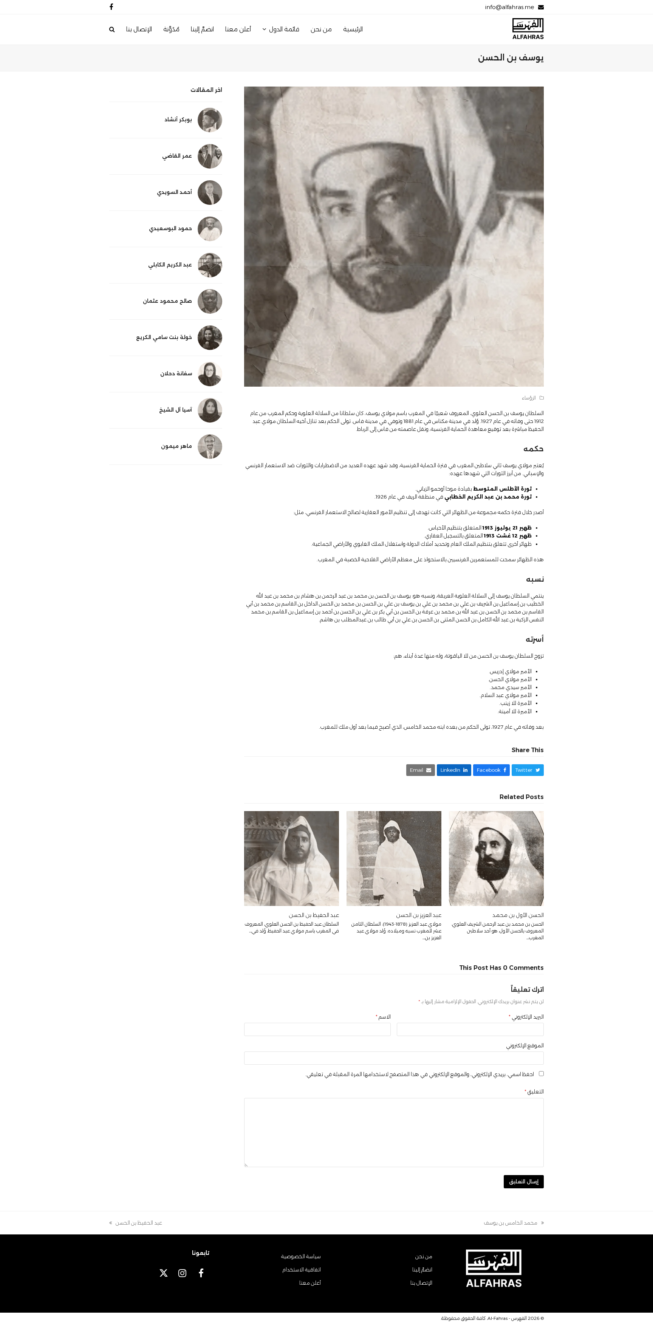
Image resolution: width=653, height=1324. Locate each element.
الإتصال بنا (421, 1283)
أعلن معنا (310, 1283)
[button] (112, 29)
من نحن (423, 1256)
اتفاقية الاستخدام (301, 1270)
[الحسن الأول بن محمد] (496, 858)
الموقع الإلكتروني (525, 1045)
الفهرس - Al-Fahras (507, 1318)
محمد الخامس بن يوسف (514, 1223)
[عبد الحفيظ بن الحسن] (291, 858)
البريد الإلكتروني (526, 1017)
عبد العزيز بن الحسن (418, 915)
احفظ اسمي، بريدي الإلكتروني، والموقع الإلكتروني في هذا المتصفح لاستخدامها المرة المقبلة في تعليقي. (419, 1074)
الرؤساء (529, 398)
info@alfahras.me (509, 7)
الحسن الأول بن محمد (518, 915)
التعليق (534, 1092)
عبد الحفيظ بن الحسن (314, 915)
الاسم (383, 1017)
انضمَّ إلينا (422, 1270)
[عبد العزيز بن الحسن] (394, 858)
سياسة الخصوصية (301, 1256)
